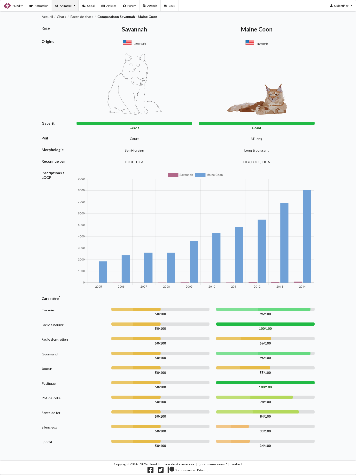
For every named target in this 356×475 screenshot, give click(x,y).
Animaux (65, 6)
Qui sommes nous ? (212, 464)
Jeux (172, 6)
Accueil (47, 16)
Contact (236, 464)
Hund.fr (18, 6)
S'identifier (341, 6)
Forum (131, 6)
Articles (111, 6)
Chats (61, 16)
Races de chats (81, 16)
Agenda (152, 6)
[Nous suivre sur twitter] (161, 471)
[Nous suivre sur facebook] (150, 471)
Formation (41, 6)
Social (91, 6)
